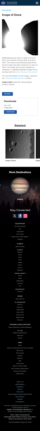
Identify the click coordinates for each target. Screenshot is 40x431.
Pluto (20, 275)
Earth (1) (20, 304)
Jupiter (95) (20, 309)
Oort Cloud (20, 234)
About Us (20, 382)
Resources (20, 350)
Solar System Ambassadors (20, 368)
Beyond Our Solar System (20, 236)
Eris (20, 286)
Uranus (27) (20, 315)
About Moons (20, 299)
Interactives (20, 363)
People (20, 355)
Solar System (20, 223)
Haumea (20, 283)
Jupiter (20, 199)
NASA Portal (20, 397)
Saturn (20, 265)
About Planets (20, 246)
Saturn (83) (20, 312)
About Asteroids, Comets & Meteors (20, 327)
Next (35, 188)
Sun (20, 229)
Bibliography (20, 384)
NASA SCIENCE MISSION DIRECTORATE (20, 394)
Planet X (20, 291)
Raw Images (6, 10)
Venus (20, 254)
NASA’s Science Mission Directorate (20, 411)
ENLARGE (7, 94)
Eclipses (20, 239)
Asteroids (20, 335)
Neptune (20, 270)
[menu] (37, 3)
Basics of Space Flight (20, 366)
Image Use (20, 392)
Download (10, 112)
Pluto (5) (20, 320)
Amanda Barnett (25, 415)
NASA (2, 3)
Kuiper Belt (20, 231)
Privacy (20, 389)
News (20, 345)
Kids (20, 361)
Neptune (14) (20, 317)
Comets (20, 338)
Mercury (20, 252)
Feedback (20, 387)
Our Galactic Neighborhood (10, 7)
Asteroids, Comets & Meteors (20, 324)
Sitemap (20, 399)
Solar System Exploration (10, 3)
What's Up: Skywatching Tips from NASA (20, 348)
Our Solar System (20, 226)
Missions (20, 358)
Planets (20, 244)
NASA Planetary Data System (26, 72)
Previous (4, 188)
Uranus (20, 267)
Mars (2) (20, 307)
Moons (20, 296)
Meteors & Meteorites (20, 333)
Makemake (20, 281)
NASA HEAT (20, 373)
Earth (20, 257)
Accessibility (20, 402)
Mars (20, 260)
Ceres (20, 278)
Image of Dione (10, 160)
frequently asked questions (15, 78)
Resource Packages (20, 371)
